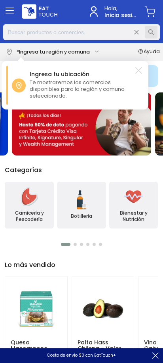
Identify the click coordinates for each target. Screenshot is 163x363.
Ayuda (152, 52)
